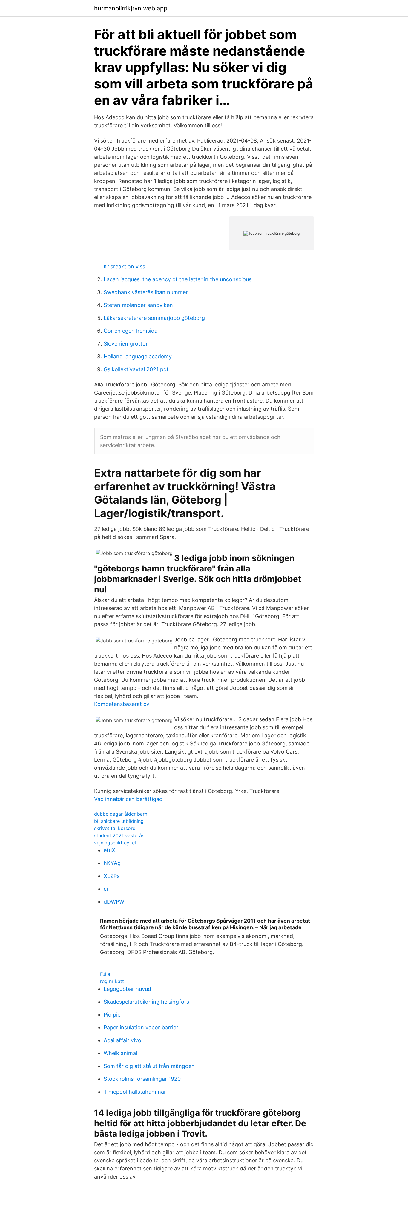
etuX (109, 850)
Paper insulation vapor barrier (141, 1027)
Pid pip (112, 1014)
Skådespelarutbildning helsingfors (146, 1002)
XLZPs (111, 876)
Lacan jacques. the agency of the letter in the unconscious (177, 279)
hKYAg (112, 863)
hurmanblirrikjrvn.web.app (130, 8)
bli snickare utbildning (119, 821)
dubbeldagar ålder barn (120, 814)
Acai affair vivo (122, 1040)
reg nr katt (112, 981)
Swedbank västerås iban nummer (146, 292)
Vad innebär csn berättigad (128, 799)
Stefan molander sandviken (138, 305)
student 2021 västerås (119, 835)
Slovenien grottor (126, 343)
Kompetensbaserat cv (121, 704)
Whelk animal (120, 1053)
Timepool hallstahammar (135, 1092)
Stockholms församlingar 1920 (142, 1079)
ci (106, 889)
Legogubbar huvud (127, 989)
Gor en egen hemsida (130, 331)
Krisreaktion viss (124, 266)
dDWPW (114, 901)
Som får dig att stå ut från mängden (149, 1066)
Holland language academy (138, 356)
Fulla (105, 974)
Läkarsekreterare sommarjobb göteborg (154, 318)
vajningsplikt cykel (115, 843)
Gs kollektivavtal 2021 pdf (136, 369)
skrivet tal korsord (115, 828)
